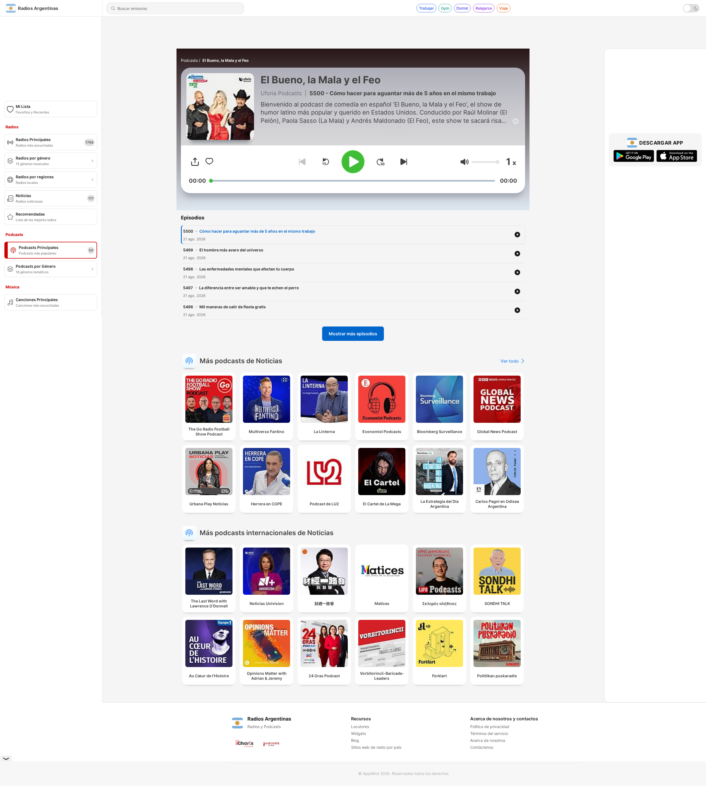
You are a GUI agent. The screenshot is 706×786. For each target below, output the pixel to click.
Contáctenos (481, 747)
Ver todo (510, 361)
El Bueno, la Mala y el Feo (225, 60)
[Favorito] (209, 162)
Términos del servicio (489, 733)
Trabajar (426, 8)
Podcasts (189, 60)
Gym (445, 8)
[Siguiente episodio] (403, 162)
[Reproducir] (353, 161)
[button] (465, 162)
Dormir (462, 8)
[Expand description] (516, 121)
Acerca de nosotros (487, 740)
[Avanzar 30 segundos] (381, 162)
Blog (355, 740)
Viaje (503, 8)
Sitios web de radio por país (376, 747)
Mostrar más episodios (353, 333)
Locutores (360, 726)
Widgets (358, 733)
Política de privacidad (489, 726)
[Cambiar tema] (691, 8)
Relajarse (483, 8)
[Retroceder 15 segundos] (325, 162)
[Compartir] (195, 162)
